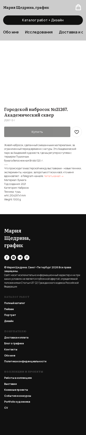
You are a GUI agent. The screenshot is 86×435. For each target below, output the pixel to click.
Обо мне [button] (11, 31)
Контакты (10, 349)
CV (6, 408)
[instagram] (13, 257)
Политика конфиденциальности (25, 361)
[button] (78, 7)
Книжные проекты (16, 390)
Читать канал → (53, 176)
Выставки (10, 384)
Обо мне (9, 355)
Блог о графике (14, 343)
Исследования (39, 31)
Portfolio (9, 401)
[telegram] (20, 257)
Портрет (10, 315)
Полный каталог (14, 303)
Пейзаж (9, 309)
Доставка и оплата (16, 337)
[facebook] (6, 257)
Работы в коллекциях (18, 378)
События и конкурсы (17, 396)
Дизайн (9, 321)
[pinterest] (26, 257)
